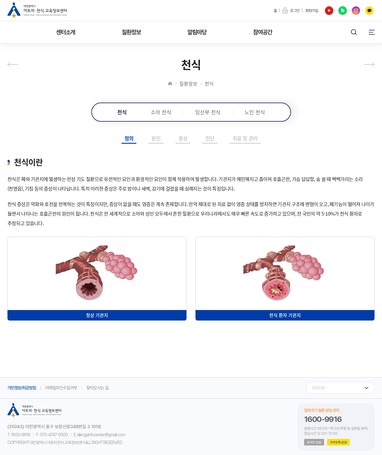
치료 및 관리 (245, 138)
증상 (182, 138)
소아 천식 (161, 112)
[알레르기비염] (367, 64)
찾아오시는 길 (97, 388)
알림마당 (197, 32)
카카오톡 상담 (338, 442)
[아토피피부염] (15, 64)
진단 (209, 138)
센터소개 (66, 32)
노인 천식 (254, 112)
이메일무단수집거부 (61, 388)
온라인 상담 (314, 442)
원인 (155, 138)
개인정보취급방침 (21, 388)
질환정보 (131, 32)
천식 (209, 83)
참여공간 (262, 32)
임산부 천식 (208, 112)
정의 (128, 138)
